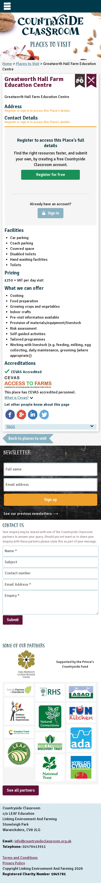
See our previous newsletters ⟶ (31, 513)
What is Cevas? (16, 397)
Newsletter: (17, 452)
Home (7, 63)
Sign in (53, 213)
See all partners (21, 790)
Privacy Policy (14, 863)
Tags (10, 426)
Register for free (50, 174)
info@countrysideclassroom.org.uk (43, 841)
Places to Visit (27, 63)
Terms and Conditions (20, 857)
